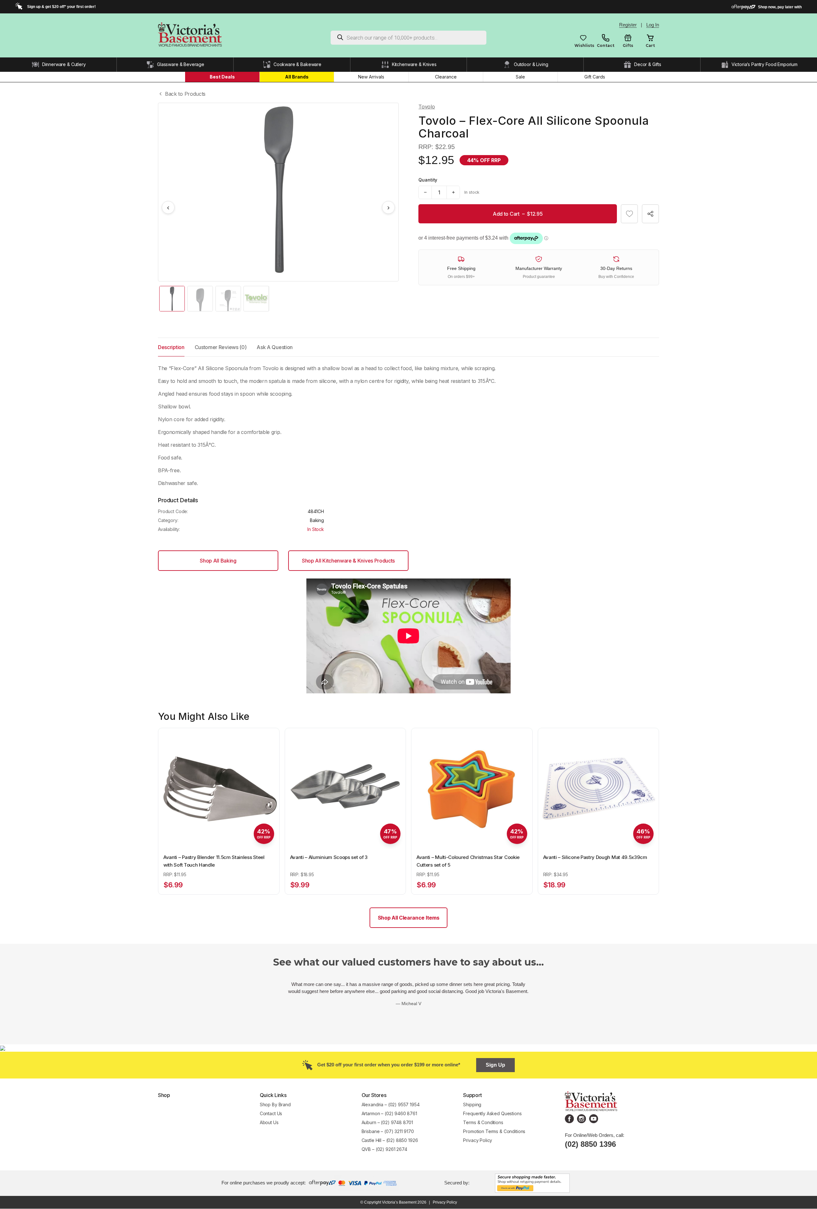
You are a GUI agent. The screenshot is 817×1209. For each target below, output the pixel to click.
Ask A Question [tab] (275, 347)
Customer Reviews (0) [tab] (221, 347)
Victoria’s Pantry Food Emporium (764, 64)
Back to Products (185, 94)
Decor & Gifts (647, 64)
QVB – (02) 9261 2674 (384, 1149)
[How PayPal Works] (532, 1182)
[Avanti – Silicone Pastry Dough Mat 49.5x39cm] (598, 788)
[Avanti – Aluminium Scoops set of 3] (345, 788)
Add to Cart (518, 214)
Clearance (446, 76)
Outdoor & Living (531, 64)
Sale (520, 76)
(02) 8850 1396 (590, 1144)
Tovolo (426, 106)
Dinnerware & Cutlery (64, 64)
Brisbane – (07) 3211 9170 (388, 1131)
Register (628, 24)
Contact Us (271, 1113)
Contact (605, 45)
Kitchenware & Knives (414, 64)
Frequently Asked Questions (492, 1113)
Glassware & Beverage (180, 64)
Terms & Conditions (483, 1122)
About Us (269, 1122)
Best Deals (222, 76)
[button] (629, 213)
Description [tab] (171, 347)
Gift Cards (594, 76)
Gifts (628, 45)
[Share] (650, 213)
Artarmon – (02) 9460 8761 (389, 1113)
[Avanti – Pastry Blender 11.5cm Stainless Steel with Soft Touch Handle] (218, 788)
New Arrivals (371, 76)
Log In (652, 24)
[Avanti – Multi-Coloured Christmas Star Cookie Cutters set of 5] (471, 788)
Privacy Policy (477, 1140)
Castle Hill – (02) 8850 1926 (390, 1140)
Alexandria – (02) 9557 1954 (391, 1104)
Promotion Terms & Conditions (495, 1131)
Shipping (472, 1104)
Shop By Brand (275, 1104)
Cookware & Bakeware (297, 64)
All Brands (297, 76)
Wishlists (583, 45)
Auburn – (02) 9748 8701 (387, 1122)
